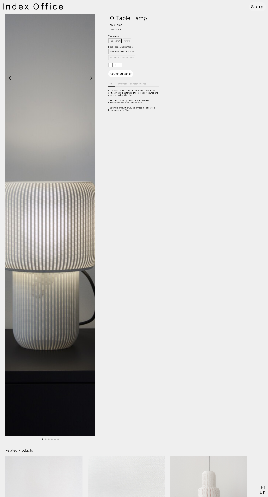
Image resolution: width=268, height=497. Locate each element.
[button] (91, 78)
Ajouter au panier (121, 73)
